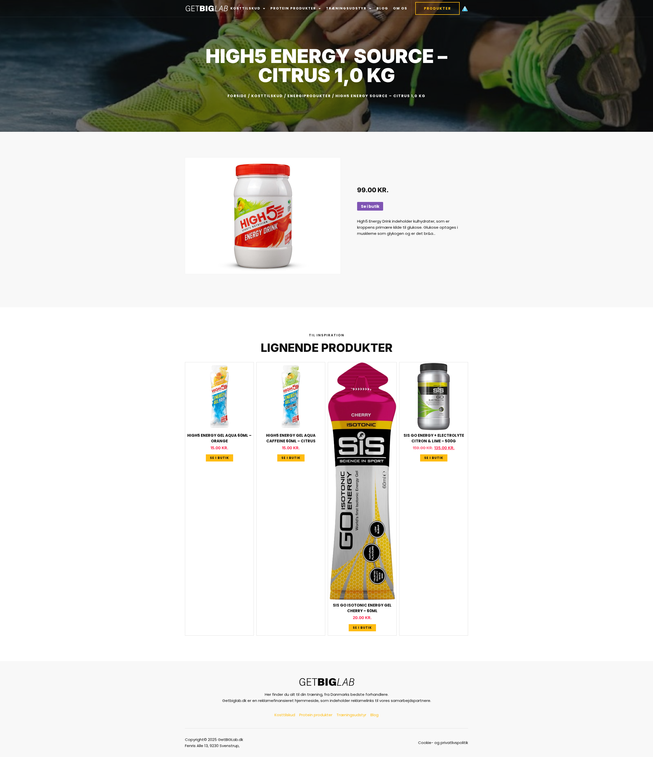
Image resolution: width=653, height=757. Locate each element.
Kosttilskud (245, 8)
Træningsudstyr (346, 8)
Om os (400, 8)
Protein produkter (293, 8)
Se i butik (370, 206)
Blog (382, 8)
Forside (237, 95)
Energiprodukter (309, 95)
